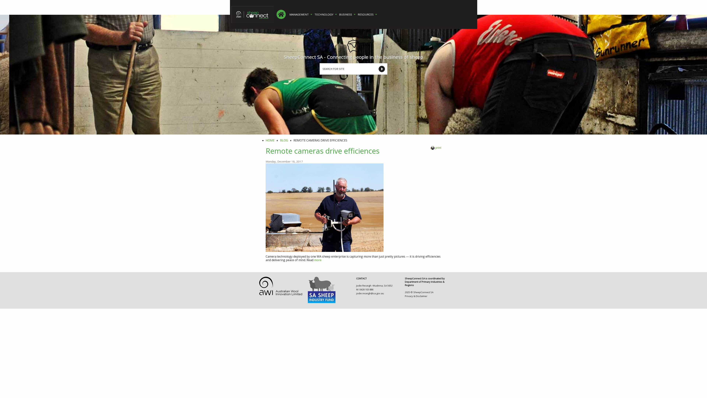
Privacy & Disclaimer (416, 296)
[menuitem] (281, 14)
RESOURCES (366, 14)
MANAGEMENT (299, 14)
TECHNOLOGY (323, 14)
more (317, 260)
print (438, 147)
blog (284, 140)
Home (270, 140)
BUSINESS (345, 14)
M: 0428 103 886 (364, 289)
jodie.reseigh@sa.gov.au (370, 293)
